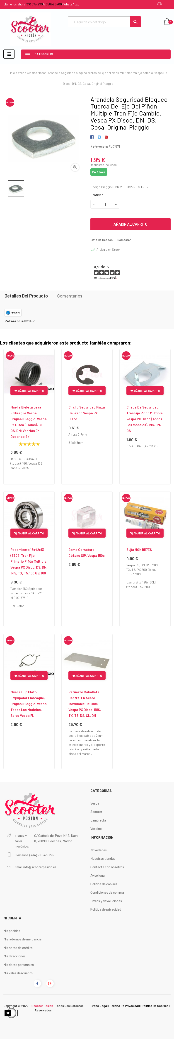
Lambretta (98, 820)
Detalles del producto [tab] (26, 295)
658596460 (54, 4)
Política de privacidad (105, 909)
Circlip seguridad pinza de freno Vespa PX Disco (86, 413)
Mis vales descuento (18, 973)
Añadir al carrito (130, 224)
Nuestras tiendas (102, 858)
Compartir (92, 137)
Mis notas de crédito (18, 948)
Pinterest (106, 137)
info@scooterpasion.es (39, 867)
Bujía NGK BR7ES (139, 550)
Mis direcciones (14, 956)
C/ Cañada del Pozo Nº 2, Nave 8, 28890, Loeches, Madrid (56, 838)
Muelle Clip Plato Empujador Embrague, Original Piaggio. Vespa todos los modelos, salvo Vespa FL (28, 704)
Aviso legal (97, 875)
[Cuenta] (159, 4)
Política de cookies (103, 884)
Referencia (14, 321)
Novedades (98, 850)
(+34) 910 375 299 (41, 855)
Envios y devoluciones (106, 901)
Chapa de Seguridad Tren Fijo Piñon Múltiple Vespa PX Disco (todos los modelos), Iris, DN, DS (144, 419)
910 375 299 (34, 4)
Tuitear (99, 137)
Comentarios (69, 295)
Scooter (96, 812)
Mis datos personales (18, 965)
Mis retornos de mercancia (22, 939)
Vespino (96, 828)
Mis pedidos (11, 931)
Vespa (94, 803)
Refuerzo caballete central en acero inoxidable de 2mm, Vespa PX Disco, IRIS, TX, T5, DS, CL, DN (84, 704)
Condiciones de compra (107, 892)
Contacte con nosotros (107, 867)
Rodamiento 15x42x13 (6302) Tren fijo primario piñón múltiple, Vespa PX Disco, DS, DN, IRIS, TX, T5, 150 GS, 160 (28, 561)
